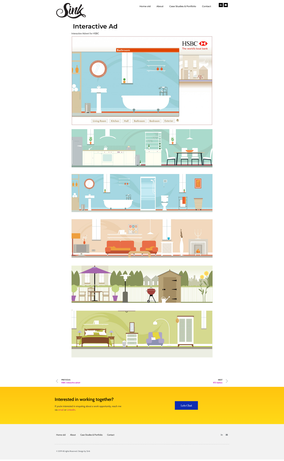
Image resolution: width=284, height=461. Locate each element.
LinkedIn (71, 409)
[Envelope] (226, 5)
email (61, 409)
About (159, 6)
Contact (206, 6)
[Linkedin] (221, 5)
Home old (145, 6)
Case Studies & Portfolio (182, 6)
